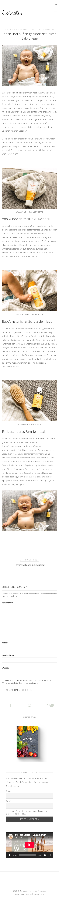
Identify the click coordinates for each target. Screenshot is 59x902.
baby (16, 29)
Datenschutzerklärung (35, 894)
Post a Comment (46, 29)
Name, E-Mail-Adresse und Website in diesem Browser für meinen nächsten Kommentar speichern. (28, 681)
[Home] (12, 14)
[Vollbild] (49, 855)
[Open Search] (56, 4)
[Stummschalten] (44, 855)
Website (5, 668)
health (22, 29)
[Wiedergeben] (9, 855)
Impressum (19, 894)
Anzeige (9, 29)
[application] (29, 845)
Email (8, 801)
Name (5, 642)
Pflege (30, 29)
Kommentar (7, 602)
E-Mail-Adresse (9, 655)
